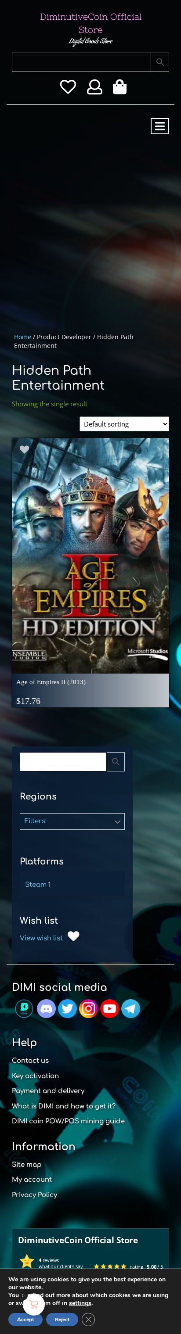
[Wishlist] (67, 90)
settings (80, 1303)
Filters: (36, 821)
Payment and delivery (48, 1091)
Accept (25, 1319)
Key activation (35, 1076)
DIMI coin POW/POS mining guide (68, 1121)
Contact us (30, 1061)
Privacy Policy (34, 1195)
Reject (62, 1319)
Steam (36, 885)
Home (22, 337)
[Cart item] (122, 90)
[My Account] (94, 90)
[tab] (160, 126)
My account (32, 1179)
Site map (27, 1165)
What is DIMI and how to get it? (64, 1106)
